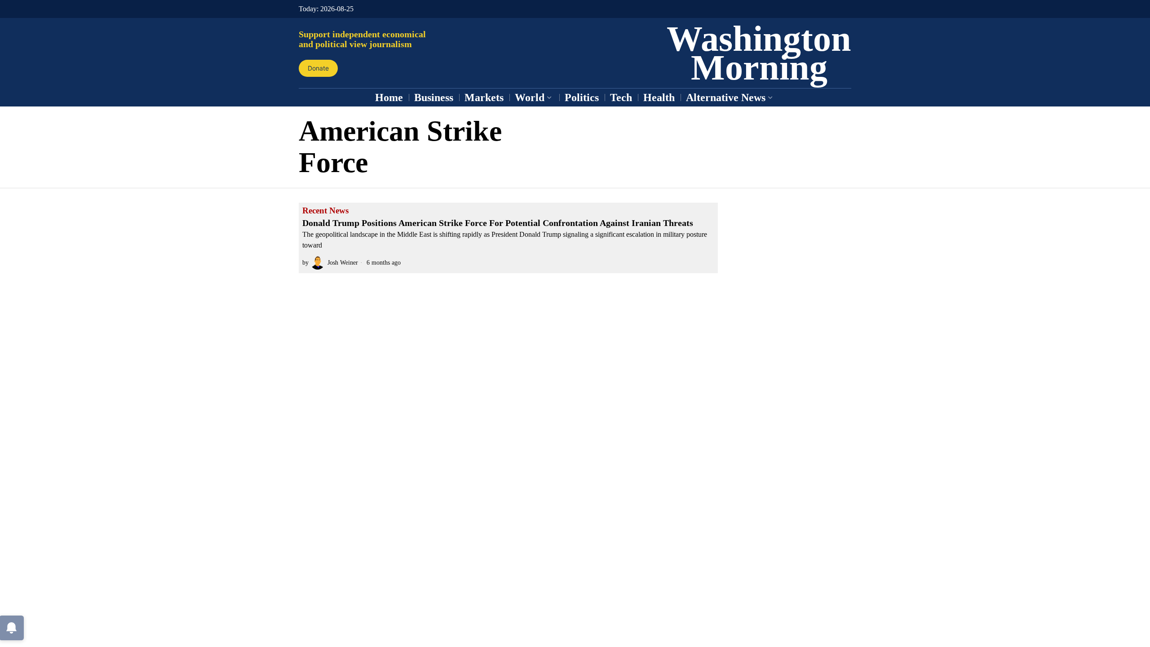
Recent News (325, 210)
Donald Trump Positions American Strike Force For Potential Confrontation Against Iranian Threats (497, 223)
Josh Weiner (342, 262)
